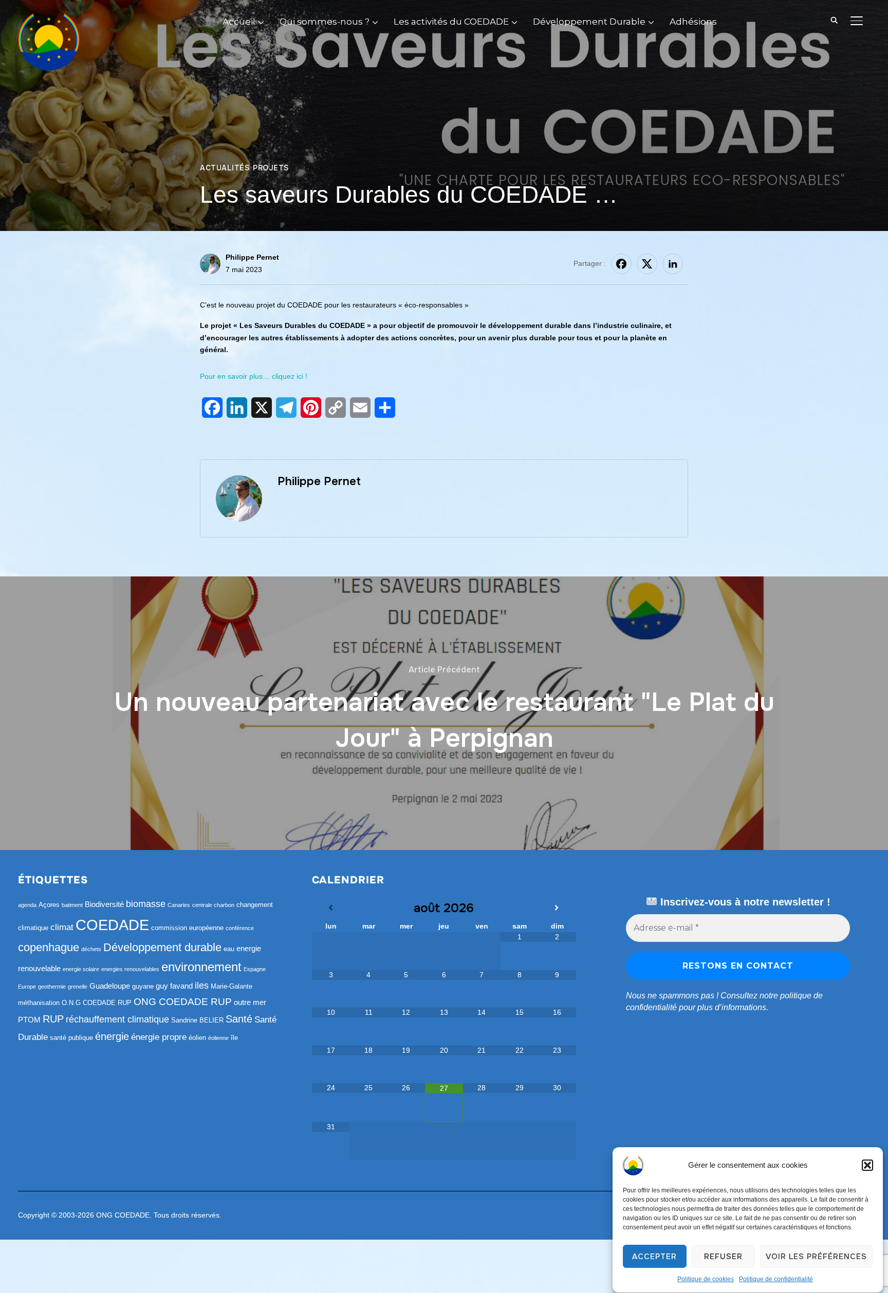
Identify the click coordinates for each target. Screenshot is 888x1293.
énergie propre (159, 1037)
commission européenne (187, 928)
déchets (91, 949)
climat (61, 927)
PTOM (29, 1019)
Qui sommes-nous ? (324, 21)
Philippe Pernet (252, 257)
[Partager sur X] (647, 264)
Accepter (654, 1256)
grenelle (77, 986)
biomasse (145, 904)
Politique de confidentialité (776, 1279)
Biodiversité (104, 904)
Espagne (255, 969)
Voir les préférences (816, 1256)
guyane (143, 986)
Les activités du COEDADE (451, 21)
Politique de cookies (705, 1279)
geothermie (52, 986)
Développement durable (162, 947)
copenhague (48, 947)
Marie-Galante (231, 986)
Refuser (723, 1256)
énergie (112, 1036)
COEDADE (112, 924)
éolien (197, 1037)
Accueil (239, 21)
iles (202, 985)
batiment (72, 905)
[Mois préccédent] (330, 908)
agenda (27, 905)
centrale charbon (213, 905)
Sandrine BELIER (197, 1020)
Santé (239, 1019)
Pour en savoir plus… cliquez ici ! (253, 376)
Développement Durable (589, 21)
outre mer (250, 1002)
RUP (53, 1019)
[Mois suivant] (558, 908)
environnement (201, 967)
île (234, 1037)
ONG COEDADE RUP (183, 1001)
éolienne (218, 1038)
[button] (867, 1165)
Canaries (179, 905)
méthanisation (39, 1003)
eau (229, 949)
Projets (271, 167)
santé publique (71, 1037)
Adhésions (693, 21)
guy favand (174, 985)
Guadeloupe (109, 985)
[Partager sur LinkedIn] (672, 264)
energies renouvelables (130, 969)
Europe (27, 986)
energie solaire (81, 969)
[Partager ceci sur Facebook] (621, 264)
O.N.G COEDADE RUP (97, 1003)
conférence (240, 928)
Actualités (224, 167)
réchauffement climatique (117, 1019)
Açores (49, 905)
